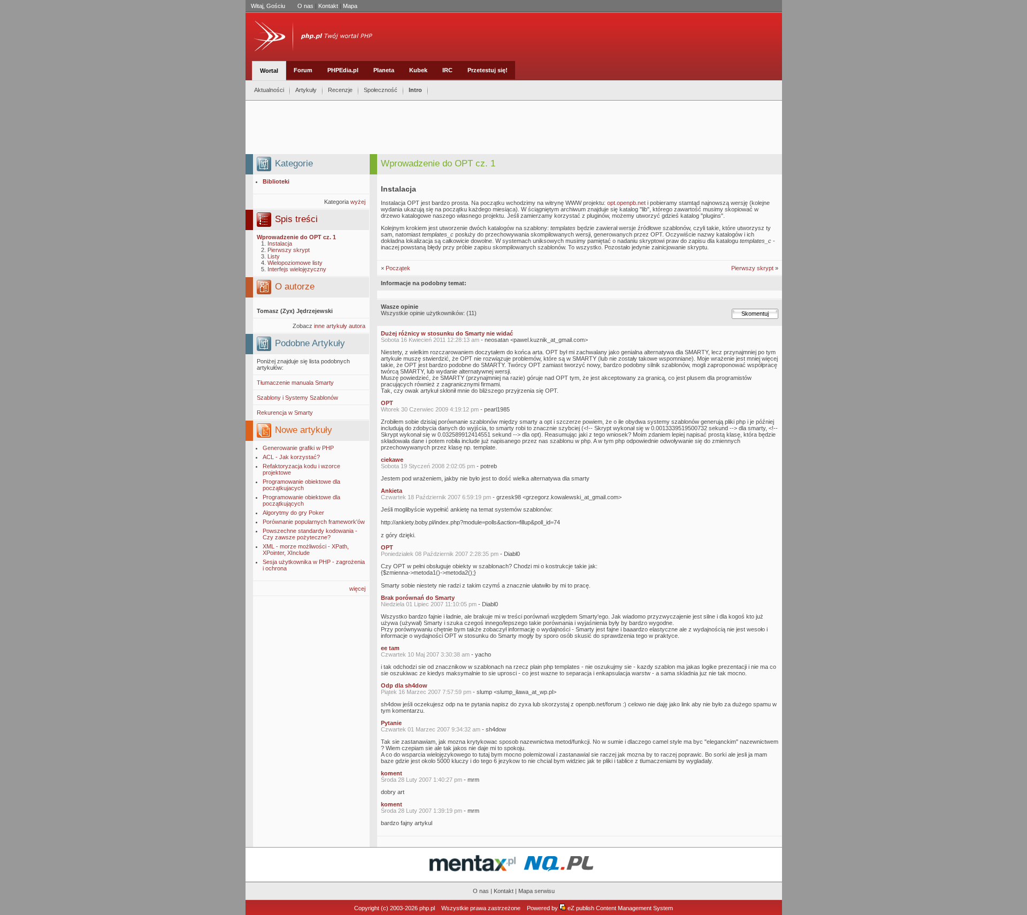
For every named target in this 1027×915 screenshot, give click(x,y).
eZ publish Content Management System (620, 908)
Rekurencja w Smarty (285, 412)
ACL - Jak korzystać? (291, 457)
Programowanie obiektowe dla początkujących (301, 500)
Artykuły (306, 90)
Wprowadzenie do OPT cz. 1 (296, 237)
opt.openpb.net (626, 203)
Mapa (350, 6)
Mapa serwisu (536, 891)
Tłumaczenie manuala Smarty (295, 382)
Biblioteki (276, 181)
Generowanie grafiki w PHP (298, 448)
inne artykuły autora (339, 326)
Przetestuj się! (487, 70)
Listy (273, 256)
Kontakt (328, 6)
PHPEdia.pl (342, 70)
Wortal (269, 70)
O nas (305, 6)
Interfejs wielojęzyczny (296, 269)
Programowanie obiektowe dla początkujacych (301, 484)
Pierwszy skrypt (288, 250)
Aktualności (269, 90)
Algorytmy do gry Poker (293, 512)
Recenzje (340, 90)
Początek (398, 268)
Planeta (383, 70)
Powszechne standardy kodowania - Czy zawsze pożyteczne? (310, 534)
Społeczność (380, 90)
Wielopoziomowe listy (295, 263)
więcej (357, 588)
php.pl (427, 908)
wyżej (357, 202)
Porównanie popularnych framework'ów (314, 521)
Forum (303, 70)
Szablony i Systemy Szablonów (297, 397)
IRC (447, 70)
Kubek (418, 70)
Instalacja (279, 243)
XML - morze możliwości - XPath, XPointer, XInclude (306, 549)
